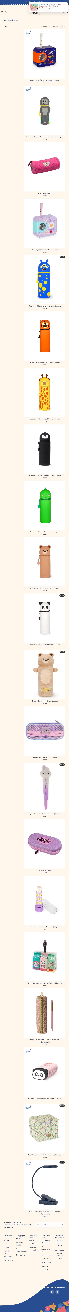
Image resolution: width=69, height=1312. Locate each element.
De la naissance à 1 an (46, 1249)
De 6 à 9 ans (46, 1263)
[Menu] (2, 12)
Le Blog (31, 1254)
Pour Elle (44, 1266)
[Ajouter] (62, 75)
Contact (6, 1248)
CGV (18, 1239)
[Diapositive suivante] (63, 2)
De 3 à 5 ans (46, 1259)
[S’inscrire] (63, 1225)
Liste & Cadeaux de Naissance (45, 1240)
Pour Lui (44, 1270)
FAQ (5, 1244)
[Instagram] (52, 1292)
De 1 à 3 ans (45, 1255)
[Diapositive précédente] (4, 2)
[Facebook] (57, 1292)
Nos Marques (34, 1244)
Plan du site (20, 1255)
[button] (55, 27)
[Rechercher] (6, 12)
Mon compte (8, 1260)
